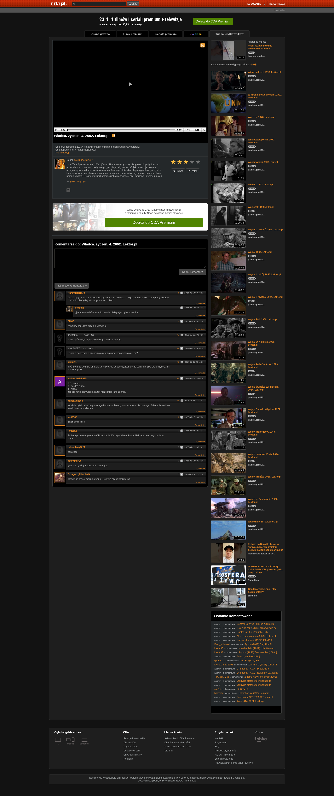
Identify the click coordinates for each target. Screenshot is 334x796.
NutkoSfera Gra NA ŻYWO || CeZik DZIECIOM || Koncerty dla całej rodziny (265, 569)
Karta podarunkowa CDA (177, 746)
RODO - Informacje (186, 780)
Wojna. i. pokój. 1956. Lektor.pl (264, 274)
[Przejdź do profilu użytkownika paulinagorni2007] (60, 164)
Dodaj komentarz (192, 271)
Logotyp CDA (131, 746)
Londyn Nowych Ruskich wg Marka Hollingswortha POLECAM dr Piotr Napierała (244, 625)
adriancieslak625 (77, 378)
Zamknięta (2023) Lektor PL (263, 664)
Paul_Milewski (222, 644)
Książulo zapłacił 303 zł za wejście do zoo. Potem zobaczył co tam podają (245, 629)
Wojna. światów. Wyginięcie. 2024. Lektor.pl (263, 388)
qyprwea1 (219, 660)
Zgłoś (194, 171)
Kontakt (219, 738)
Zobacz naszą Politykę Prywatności (156, 780)
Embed (179, 171)
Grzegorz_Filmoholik (79, 474)
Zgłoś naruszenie (224, 758)
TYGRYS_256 (221, 677)
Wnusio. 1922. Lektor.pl (260, 184)
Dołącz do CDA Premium (154, 222)
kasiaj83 (218, 648)
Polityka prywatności (225, 750)
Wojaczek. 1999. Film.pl (261, 207)
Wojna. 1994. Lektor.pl (260, 252)
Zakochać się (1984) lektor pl (254, 693)
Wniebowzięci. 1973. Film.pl (263, 162)
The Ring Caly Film (250, 660)
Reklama (128, 758)
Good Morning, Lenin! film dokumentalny (262, 590)
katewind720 (75, 461)
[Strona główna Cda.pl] (59, 3)
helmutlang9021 (76, 447)
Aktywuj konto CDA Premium (179, 738)
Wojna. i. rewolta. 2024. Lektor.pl (265, 297)
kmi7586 (72, 417)
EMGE (71, 321)
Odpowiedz (200, 304)
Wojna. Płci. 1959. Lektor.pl (262, 319)
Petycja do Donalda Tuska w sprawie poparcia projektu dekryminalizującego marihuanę (265, 547)
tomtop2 (72, 430)
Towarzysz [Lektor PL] (248, 656)
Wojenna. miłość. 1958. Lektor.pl (265, 229)
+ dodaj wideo (278, 10)
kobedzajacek (75, 400)
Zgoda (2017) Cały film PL (258, 644)
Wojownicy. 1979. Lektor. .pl (263, 521)
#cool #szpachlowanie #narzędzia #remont (260, 47)
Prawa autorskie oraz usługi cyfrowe (234, 763)
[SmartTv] (74, 746)
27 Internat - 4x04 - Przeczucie (253, 668)
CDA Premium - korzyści (177, 742)
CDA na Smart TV (133, 754)
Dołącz (213, 21)
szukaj (133, 4)
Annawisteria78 (76, 293)
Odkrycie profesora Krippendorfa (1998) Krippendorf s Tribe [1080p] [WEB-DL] (242, 682)
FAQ (217, 746)
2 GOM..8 (243, 689)
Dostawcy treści (132, 750)
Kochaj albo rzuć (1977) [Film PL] (254, 640)
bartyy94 (218, 693)
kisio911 (72, 362)
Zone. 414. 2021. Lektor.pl (250, 701)
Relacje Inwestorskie (134, 738)
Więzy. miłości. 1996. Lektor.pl (264, 72)
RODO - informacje (225, 754)
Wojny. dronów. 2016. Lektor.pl (264, 476)
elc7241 (218, 689)
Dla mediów (130, 742)
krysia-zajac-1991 (223, 664)
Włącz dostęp (62, 152)
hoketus (79, 307)
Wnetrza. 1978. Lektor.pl (261, 117)
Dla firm (168, 750)
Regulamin (221, 742)
